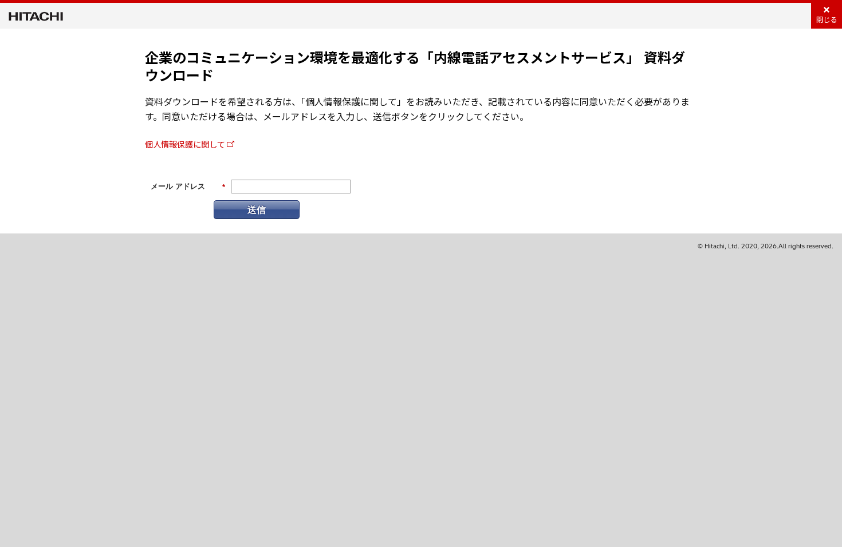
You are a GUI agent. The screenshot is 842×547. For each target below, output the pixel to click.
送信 (256, 209)
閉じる (826, 19)
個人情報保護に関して (185, 145)
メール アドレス (188, 187)
